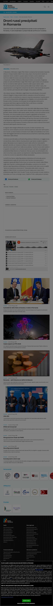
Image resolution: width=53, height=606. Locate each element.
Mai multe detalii (39, 569)
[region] (26, 583)
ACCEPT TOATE (26, 600)
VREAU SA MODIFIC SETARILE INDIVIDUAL (26, 603)
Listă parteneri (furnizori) (7, 597)
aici (11, 578)
